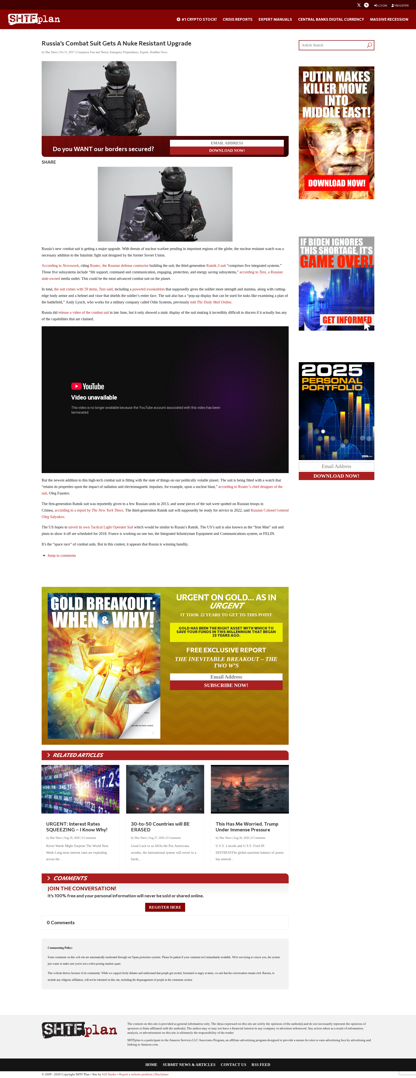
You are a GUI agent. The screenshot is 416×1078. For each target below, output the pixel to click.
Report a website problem (135, 1074)
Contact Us (233, 1065)
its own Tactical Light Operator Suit (105, 527)
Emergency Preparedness (124, 52)
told (193, 302)
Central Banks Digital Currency (331, 19)
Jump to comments (61, 555)
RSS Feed (261, 1065)
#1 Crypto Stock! (199, 19)
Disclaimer (162, 1074)
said (110, 289)
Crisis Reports (238, 19)
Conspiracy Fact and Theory (92, 52)
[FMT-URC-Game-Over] (336, 329)
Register (402, 5)
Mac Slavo (51, 52)
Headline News (159, 52)
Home (151, 1065)
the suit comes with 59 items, (79, 289)
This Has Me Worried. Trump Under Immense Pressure (247, 826)
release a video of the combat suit (83, 312)
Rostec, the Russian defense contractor (119, 265)
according (247, 272)
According (50, 265)
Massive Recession (389, 19)
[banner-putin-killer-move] (336, 198)
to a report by (97, 510)
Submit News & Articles (189, 1065)
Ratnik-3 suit (216, 265)
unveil (73, 527)
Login (382, 5)
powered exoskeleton (148, 289)
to (69, 265)
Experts (144, 52)
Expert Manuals (275, 19)
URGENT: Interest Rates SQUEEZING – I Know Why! (76, 826)
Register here (165, 907)
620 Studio (109, 1074)
